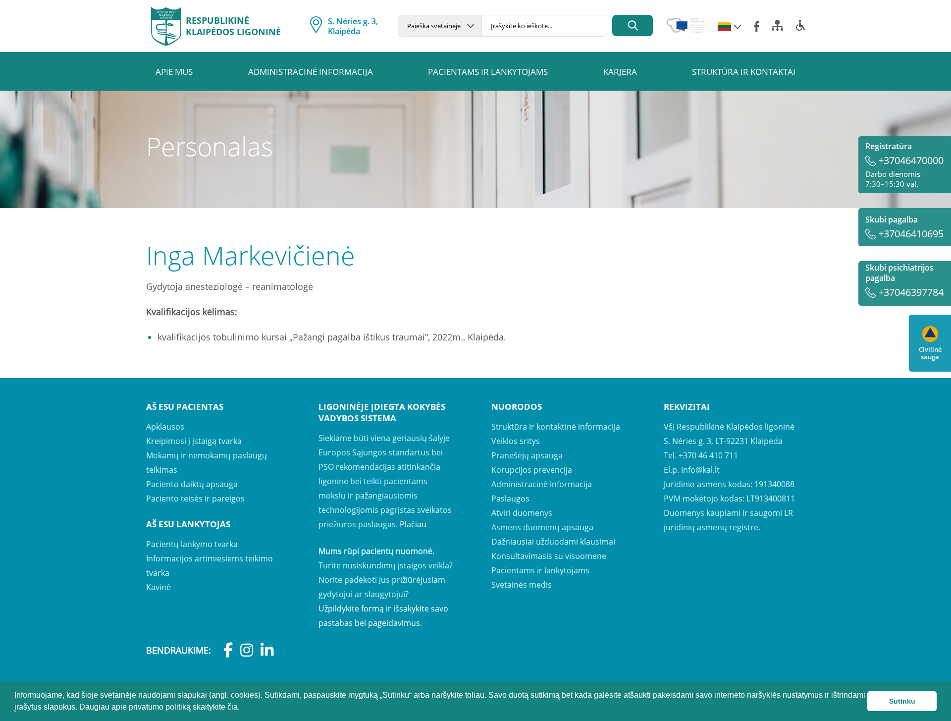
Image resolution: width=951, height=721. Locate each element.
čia (232, 707)
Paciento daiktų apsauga (192, 484)
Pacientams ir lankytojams (488, 71)
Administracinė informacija (310, 71)
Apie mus (174, 71)
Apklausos (165, 426)
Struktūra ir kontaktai (743, 71)
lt (724, 27)
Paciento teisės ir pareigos (195, 498)
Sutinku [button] (902, 701)
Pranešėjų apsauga (527, 455)
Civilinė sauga (930, 353)
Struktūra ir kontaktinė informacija (555, 426)
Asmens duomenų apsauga (542, 527)
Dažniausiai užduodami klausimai (553, 541)
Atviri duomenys (521, 512)
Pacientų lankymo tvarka (192, 544)
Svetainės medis (521, 584)
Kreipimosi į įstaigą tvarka (194, 441)
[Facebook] (756, 26)
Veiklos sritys (515, 441)
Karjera (620, 71)
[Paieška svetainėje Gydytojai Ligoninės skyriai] (439, 26)
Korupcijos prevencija (531, 469)
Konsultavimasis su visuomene (548, 556)
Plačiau (413, 524)
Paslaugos (510, 498)
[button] (243, 708)
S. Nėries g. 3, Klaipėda (353, 26)
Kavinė (158, 587)
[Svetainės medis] (777, 28)
